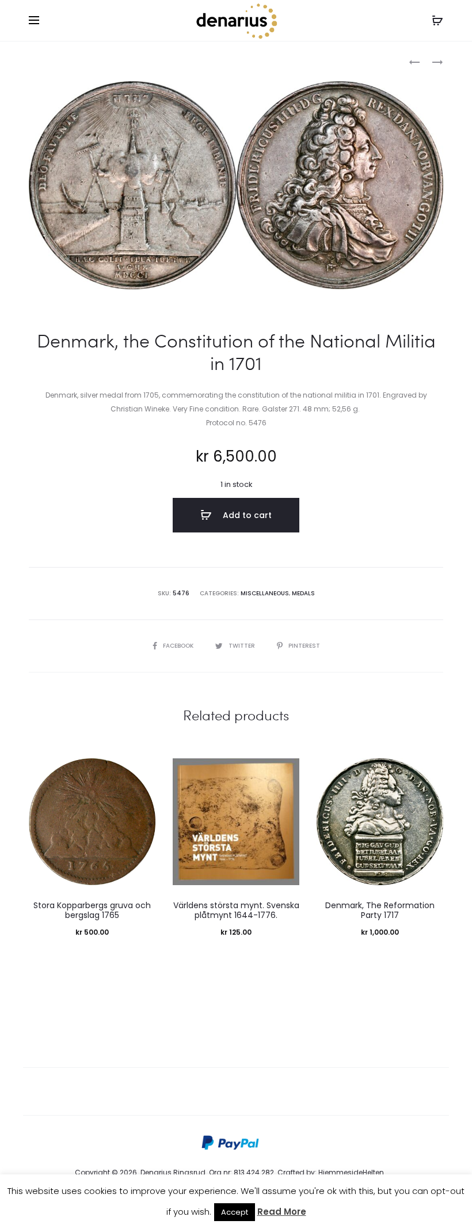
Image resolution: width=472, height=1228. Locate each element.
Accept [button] (234, 1212)
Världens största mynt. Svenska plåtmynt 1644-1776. (236, 910)
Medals (303, 593)
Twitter (243, 645)
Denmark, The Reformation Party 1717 (380, 910)
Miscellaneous (87, 61)
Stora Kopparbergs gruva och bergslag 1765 (92, 910)
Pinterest (304, 645)
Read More (281, 1212)
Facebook (179, 645)
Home (39, 61)
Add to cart (246, 515)
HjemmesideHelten (351, 1172)
